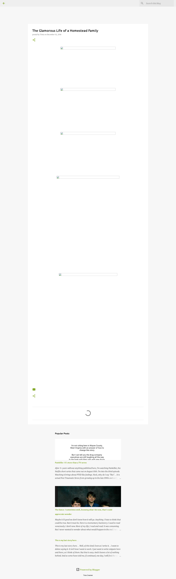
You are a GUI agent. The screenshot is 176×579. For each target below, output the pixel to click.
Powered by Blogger (89, 569)
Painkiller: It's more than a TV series (71, 462)
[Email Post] (34, 390)
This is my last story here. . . (67, 540)
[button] (34, 40)
